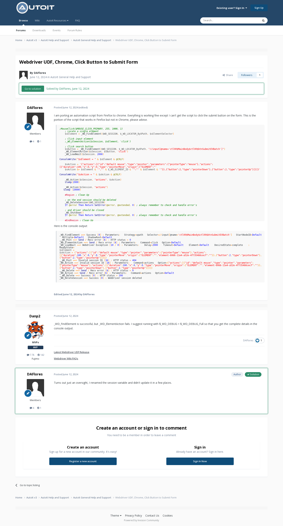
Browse (23, 20)
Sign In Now (200, 461)
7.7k (31, 355)
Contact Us (152, 515)
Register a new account (83, 461)
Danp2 (34, 316)
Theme (115, 515)
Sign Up (259, 7)
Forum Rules (75, 30)
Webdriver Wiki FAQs (66, 358)
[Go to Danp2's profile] (35, 330)
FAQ (77, 20)
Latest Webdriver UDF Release (71, 352)
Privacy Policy (133, 515)
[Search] (263, 20)
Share (229, 75)
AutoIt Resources (57, 20)
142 (42, 355)
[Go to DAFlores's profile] (23, 75)
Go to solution (33, 88)
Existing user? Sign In (231, 8)
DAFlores (40, 73)
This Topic (248, 20)
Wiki (37, 20)
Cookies (168, 515)
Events (57, 30)
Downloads (39, 30)
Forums (21, 30)
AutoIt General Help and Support (70, 77)
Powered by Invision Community (141, 520)
